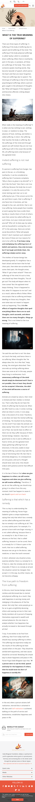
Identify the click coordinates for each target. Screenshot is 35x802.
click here (18, 795)
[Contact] (19, 1)
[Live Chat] (14, 1)
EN (23, 1)
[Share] (10, 1)
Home (3, 28)
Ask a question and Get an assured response (16, 763)
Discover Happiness (21, 5)
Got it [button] (17, 799)
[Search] (29, 5)
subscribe (29, 734)
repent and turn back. (18, 494)
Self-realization (17, 708)
